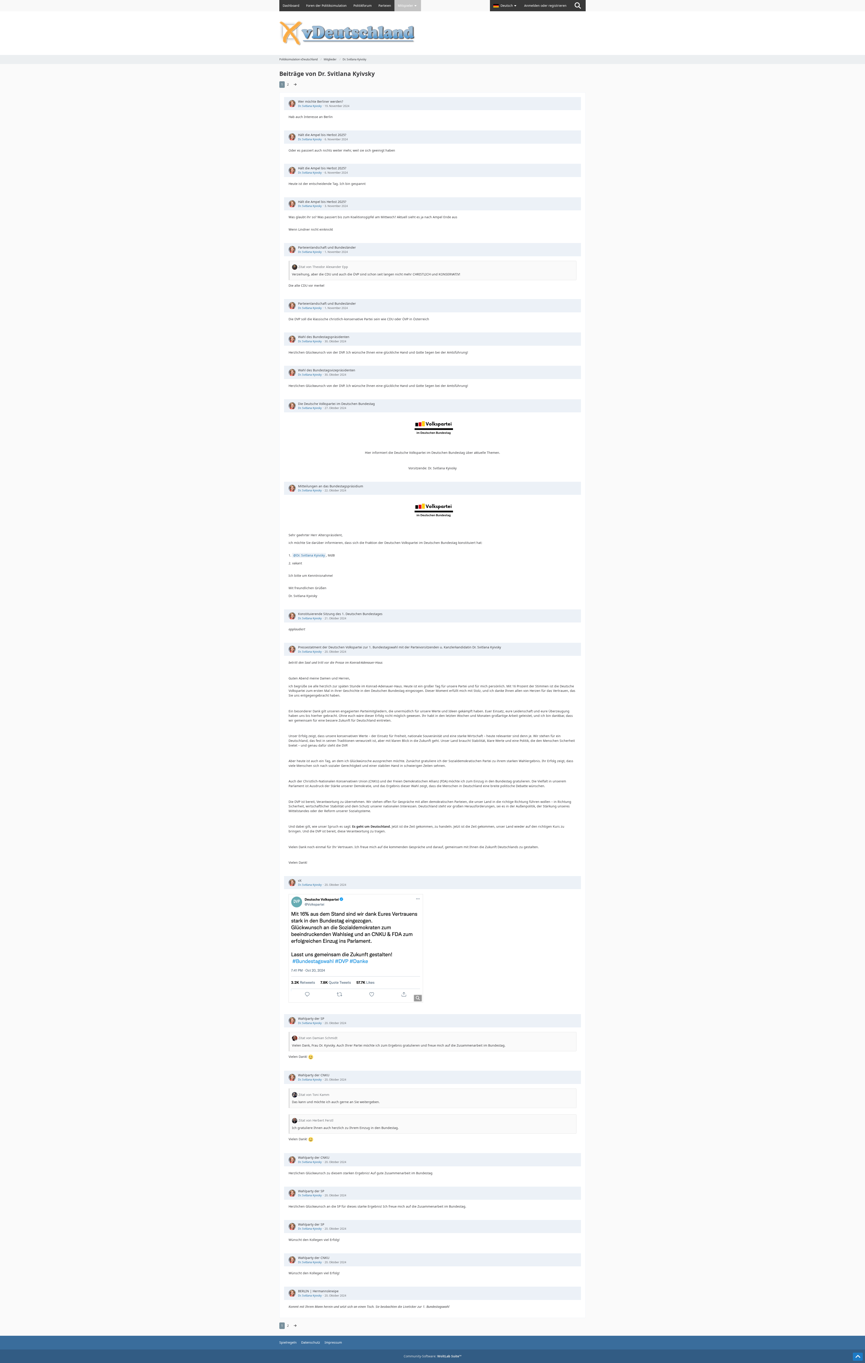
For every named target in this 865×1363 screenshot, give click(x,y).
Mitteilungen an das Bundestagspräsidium (330, 486)
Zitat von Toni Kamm (313, 1095)
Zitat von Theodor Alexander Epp (323, 267)
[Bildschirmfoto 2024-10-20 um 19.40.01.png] (356, 948)
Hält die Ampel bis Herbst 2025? (322, 135)
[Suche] (578, 5)
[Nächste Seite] (295, 84)
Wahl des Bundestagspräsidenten (323, 337)
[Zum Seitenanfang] (858, 1357)
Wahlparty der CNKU (313, 1075)
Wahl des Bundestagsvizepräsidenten (326, 370)
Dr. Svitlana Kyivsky (310, 106)
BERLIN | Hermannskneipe (318, 1291)
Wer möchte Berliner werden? (320, 101)
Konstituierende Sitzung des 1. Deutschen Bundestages (340, 614)
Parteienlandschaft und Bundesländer (327, 247)
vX (299, 880)
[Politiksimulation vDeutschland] (432, 33)
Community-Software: (433, 1356)
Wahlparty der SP (311, 1018)
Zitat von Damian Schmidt (317, 1038)
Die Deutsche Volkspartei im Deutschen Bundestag (336, 404)
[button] (505, 5)
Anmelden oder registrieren (545, 5)
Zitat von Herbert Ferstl (315, 1120)
